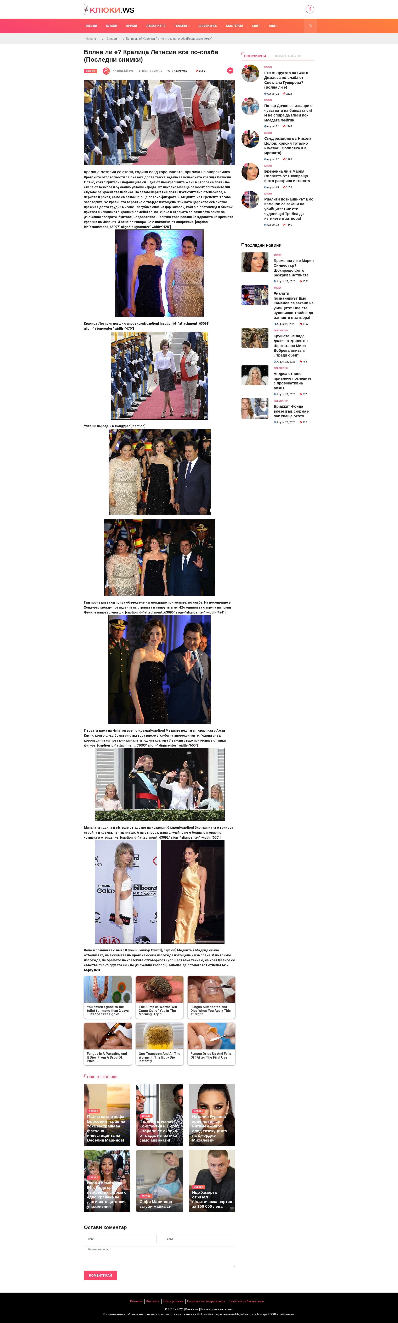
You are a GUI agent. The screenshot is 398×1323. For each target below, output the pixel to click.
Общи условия (173, 1301)
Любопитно (156, 26)
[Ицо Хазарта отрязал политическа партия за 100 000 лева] (212, 1181)
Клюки (111, 26)
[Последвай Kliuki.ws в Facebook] (310, 9)
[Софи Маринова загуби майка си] (159, 1181)
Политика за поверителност (206, 1301)
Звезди (91, 26)
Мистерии (234, 26)
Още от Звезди (102, 1077)
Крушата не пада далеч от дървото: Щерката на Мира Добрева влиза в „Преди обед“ (291, 346)
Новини (181, 26)
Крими (131, 26)
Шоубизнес (208, 26)
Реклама (136, 1301)
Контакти (152, 1301)
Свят (256, 26)
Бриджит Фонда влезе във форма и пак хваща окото (291, 411)
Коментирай (100, 1275)
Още (272, 26)
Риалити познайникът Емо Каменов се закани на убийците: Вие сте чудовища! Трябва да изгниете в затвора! (288, 209)
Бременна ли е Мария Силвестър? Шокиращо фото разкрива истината (287, 176)
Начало (91, 38)
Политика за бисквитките (246, 1301)
